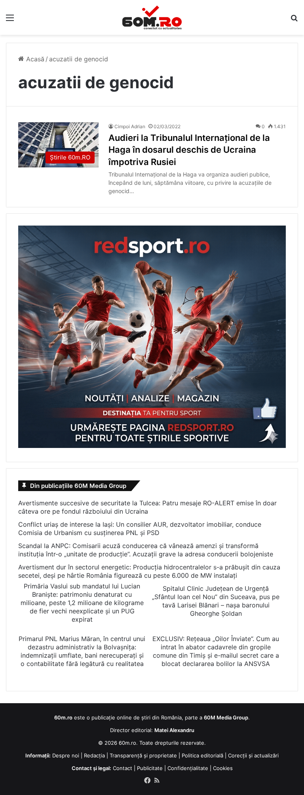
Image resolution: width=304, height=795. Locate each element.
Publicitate (150, 768)
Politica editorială (202, 755)
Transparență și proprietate (143, 755)
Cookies (223, 768)
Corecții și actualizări (253, 755)
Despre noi (65, 755)
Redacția (94, 755)
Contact (122, 768)
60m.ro (127, 743)
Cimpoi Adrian (129, 126)
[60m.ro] (152, 17)
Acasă (34, 59)
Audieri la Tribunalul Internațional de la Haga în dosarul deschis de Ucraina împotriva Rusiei (189, 150)
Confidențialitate (187, 768)
